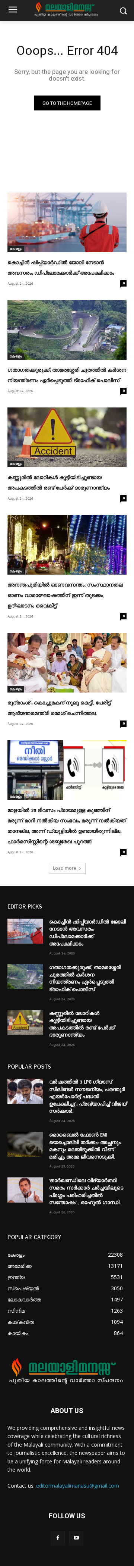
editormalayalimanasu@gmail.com (77, 1485)
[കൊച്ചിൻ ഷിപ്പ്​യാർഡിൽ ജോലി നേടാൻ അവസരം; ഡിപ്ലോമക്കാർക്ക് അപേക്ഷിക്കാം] (67, 222)
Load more (64, 868)
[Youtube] (76, 1538)
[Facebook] (58, 1538)
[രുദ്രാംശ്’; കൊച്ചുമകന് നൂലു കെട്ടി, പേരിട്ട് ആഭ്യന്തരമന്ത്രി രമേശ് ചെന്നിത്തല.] (67, 663)
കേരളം (16, 249)
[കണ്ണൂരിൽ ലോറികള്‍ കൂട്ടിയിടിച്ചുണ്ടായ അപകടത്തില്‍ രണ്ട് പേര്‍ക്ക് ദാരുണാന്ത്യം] (67, 437)
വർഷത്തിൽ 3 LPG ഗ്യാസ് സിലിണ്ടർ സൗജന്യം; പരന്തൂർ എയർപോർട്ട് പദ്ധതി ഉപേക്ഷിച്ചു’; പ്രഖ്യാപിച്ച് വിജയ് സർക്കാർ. (88, 1096)
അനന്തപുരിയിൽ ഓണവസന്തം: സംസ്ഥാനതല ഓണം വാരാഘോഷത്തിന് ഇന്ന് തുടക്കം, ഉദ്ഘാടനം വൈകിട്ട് (65, 595)
